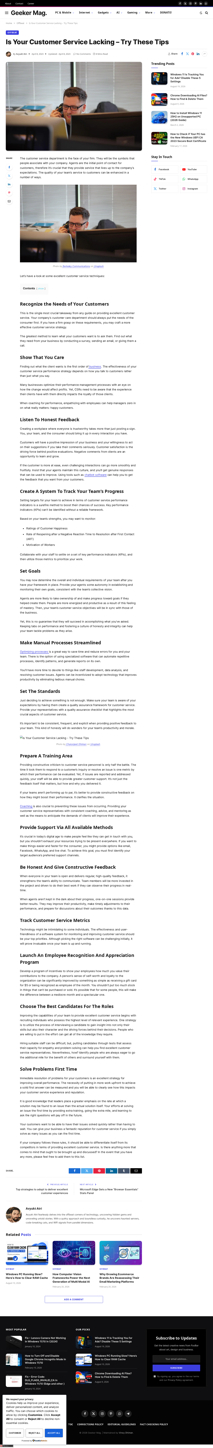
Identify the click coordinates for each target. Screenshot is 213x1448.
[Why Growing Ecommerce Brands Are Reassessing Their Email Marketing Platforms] (121, 1253)
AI (117, 12)
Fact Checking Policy (154, 1424)
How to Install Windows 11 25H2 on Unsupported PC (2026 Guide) (186, 116)
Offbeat (12, 32)
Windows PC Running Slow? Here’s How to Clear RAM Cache (27, 1275)
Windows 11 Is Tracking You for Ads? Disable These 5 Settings (187, 78)
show (41, 288)
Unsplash (98, 266)
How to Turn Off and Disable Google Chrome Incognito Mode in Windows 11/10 (45, 1359)
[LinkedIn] (9, 184)
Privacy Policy (175, 1380)
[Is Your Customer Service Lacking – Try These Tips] (74, 106)
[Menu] (6, 12)
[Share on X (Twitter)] (187, 54)
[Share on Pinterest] (192, 54)
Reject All (34, 1433)
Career (31, 3)
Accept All (54, 1433)
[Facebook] (9, 167)
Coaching (26, 806)
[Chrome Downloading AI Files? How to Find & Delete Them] (159, 99)
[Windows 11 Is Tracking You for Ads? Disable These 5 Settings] (159, 78)
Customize (15, 1433)
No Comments (83, 53)
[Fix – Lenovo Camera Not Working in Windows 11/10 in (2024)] (14, 1342)
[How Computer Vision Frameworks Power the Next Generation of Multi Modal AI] (74, 1253)
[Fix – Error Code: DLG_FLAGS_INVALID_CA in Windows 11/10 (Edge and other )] (14, 1381)
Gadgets (103, 12)
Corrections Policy (90, 1424)
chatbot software (96, 474)
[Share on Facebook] (182, 54)
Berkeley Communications (76, 266)
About (8, 3)
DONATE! (166, 12)
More (148, 12)
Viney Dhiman (126, 1432)
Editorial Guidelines (122, 1424)
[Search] (206, 12)
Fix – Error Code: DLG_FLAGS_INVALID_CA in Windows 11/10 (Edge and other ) (45, 1380)
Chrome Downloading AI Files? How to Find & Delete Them (188, 97)
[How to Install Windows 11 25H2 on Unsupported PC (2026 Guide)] (159, 117)
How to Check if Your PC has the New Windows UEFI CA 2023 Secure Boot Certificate (188, 137)
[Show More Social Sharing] (204, 54)
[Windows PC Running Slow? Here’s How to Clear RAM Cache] (27, 1253)
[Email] (9, 201)
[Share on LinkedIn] (198, 54)
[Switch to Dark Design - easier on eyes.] (201, 12)
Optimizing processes (34, 651)
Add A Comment (74, 1299)
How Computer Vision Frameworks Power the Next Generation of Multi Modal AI (71, 1277)
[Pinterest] (9, 192)
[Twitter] (9, 175)
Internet (84, 12)
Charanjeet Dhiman (76, 744)
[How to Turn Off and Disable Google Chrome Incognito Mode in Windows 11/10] (14, 1360)
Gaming (132, 12)
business (94, 366)
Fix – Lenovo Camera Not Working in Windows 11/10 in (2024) (45, 1339)
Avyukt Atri (21, 53)
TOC (70, 1424)
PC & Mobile (63, 12)
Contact (19, 3)
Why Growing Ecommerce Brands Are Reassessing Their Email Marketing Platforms (119, 1277)
